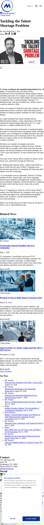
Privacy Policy (26, 487)
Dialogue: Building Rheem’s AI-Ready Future (22, 442)
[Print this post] (15, 34)
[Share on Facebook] (9, 34)
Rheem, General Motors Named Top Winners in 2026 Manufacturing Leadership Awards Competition (22, 417)
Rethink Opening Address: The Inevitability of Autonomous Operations (22, 409)
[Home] (1, 13)
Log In (29, 6)
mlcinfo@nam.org (6, 469)
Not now (12, 519)
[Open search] (41, 6)
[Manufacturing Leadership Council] (7, 6)
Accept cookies (31, 519)
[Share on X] (12, 34)
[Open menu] (36, 6)
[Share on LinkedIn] (6, 34)
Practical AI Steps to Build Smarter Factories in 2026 (21, 298)
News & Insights (8, 13)
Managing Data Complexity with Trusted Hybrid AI (24, 423)
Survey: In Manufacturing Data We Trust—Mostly (23, 402)
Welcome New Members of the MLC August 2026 (23, 383)
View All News (5, 371)
